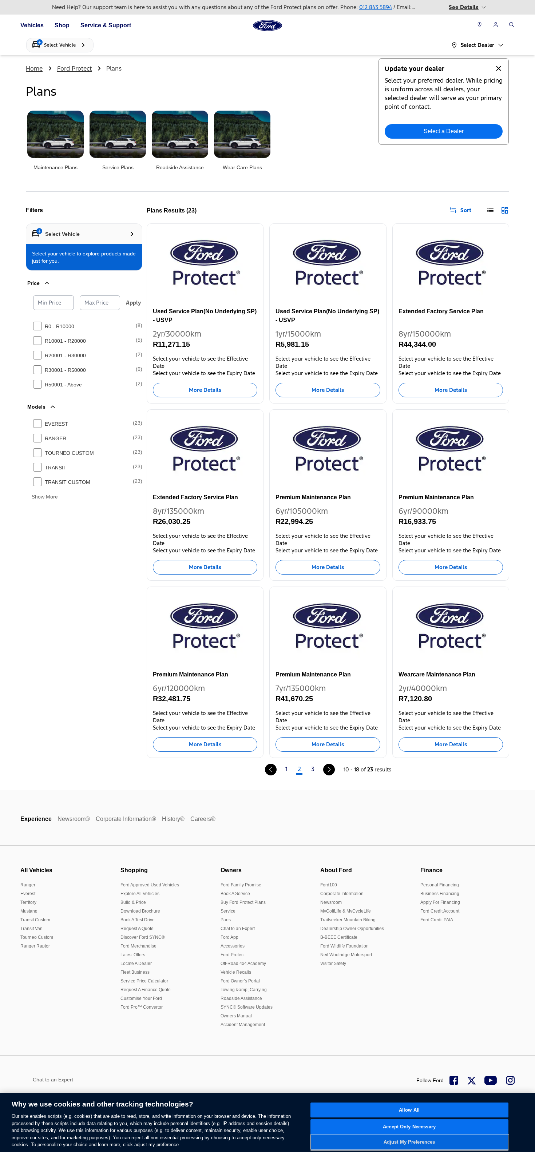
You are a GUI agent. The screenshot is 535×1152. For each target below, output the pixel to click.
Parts (226, 919)
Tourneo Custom (36, 937)
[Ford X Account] (471, 1080)
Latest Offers (132, 954)
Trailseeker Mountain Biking (348, 919)
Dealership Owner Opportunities (352, 928)
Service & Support (105, 25)
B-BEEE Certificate (338, 937)
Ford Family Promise (241, 884)
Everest (27, 893)
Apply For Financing (440, 902)
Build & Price (133, 902)
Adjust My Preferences (409, 1142)
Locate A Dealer (136, 963)
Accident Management (243, 1024)
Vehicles (32, 25)
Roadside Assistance (241, 998)
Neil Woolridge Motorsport (346, 954)
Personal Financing (439, 884)
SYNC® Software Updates (247, 1007)
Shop (62, 25)
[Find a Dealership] (479, 25)
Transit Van (31, 928)
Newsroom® (74, 819)
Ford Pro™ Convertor (141, 1007)
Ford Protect (74, 68)
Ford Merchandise (138, 946)
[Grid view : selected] (504, 210)
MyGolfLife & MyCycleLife (345, 911)
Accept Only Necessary (409, 1126)
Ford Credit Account (439, 911)
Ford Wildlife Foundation (344, 946)
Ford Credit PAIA (436, 919)
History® (173, 819)
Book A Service (235, 893)
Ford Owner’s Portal (240, 981)
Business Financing (439, 893)
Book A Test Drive (137, 919)
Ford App (229, 937)
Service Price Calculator (144, 981)
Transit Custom (35, 919)
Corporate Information (342, 893)
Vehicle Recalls (236, 972)
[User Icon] (495, 24)
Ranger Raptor (35, 946)
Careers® (202, 819)
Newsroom (331, 902)
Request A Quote (137, 928)
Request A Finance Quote (145, 989)
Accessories (233, 946)
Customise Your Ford (141, 998)
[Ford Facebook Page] (453, 1080)
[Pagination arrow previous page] (271, 769)
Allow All (409, 1110)
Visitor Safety (333, 963)
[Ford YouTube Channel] (490, 1080)
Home (34, 68)
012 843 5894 (375, 7)
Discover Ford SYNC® (142, 937)
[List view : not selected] (490, 210)
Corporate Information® (126, 819)
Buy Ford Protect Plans (243, 902)
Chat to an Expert (238, 928)
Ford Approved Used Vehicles (149, 884)
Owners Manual (236, 1015)
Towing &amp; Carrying (244, 989)
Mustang (28, 911)
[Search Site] (512, 25)
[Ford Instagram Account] (510, 1080)
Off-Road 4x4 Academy (243, 963)
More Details (205, 389)
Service (228, 911)
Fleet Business (135, 972)
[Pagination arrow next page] (329, 769)
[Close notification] (498, 68)
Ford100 (328, 884)
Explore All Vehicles (139, 893)
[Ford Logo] (267, 25)
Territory (28, 902)
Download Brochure (140, 911)
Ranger (27, 884)
